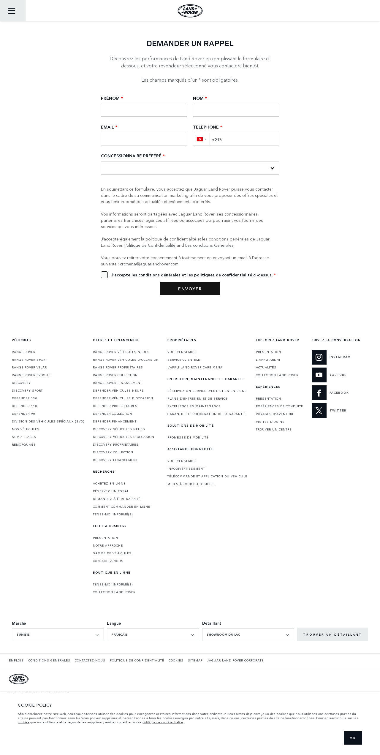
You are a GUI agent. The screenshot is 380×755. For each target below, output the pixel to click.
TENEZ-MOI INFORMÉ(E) (113, 514)
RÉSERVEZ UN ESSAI (110, 491)
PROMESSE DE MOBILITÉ (187, 437)
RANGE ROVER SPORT (29, 359)
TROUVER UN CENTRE (274, 429)
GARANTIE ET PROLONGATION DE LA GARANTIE (206, 414)
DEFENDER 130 (24, 398)
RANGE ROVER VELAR (29, 367)
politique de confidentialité (162, 722)
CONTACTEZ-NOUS (108, 561)
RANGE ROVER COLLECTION (115, 375)
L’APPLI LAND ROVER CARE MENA (195, 367)
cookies (23, 722)
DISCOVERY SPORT (27, 390)
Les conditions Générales (209, 245)
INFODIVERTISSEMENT (186, 468)
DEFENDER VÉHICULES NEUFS (118, 390)
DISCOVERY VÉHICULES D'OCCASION (123, 437)
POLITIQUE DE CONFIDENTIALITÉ (137, 660)
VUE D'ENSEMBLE (182, 352)
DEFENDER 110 (24, 406)
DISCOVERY (21, 383)
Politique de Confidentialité (149, 245)
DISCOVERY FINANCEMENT (115, 460)
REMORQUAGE (24, 444)
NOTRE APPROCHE (108, 545)
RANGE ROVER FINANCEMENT (117, 383)
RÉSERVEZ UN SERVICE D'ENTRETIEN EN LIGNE (207, 391)
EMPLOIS (16, 660)
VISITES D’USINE (270, 422)
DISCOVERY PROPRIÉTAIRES (116, 444)
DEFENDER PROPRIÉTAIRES (115, 406)
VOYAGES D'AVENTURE (275, 414)
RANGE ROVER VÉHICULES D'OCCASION (126, 359)
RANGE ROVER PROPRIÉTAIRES (118, 367)
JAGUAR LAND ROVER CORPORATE (235, 660)
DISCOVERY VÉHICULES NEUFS (119, 429)
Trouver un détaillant (332, 634)
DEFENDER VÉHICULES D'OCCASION (123, 398)
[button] (201, 139)
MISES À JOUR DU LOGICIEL (190, 484)
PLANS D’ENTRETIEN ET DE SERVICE (197, 398)
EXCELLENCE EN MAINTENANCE (194, 406)
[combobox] (58, 634)
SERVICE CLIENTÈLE (183, 359)
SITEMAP (195, 660)
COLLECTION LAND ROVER (114, 592)
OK (353, 738)
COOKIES (176, 660)
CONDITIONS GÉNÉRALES (49, 660)
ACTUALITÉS (266, 367)
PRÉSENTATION (105, 538)
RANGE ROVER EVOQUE (31, 375)
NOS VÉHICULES (25, 429)
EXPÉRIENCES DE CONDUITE (279, 406)
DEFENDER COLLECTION (112, 413)
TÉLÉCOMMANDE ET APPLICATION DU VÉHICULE (207, 476)
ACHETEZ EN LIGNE (109, 483)
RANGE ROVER (23, 352)
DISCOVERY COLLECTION (113, 452)
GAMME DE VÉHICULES (112, 553)
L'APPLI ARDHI (268, 359)
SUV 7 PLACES (24, 437)
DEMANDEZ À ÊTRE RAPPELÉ (117, 499)
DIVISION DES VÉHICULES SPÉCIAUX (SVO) (48, 421)
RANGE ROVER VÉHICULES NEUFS (121, 352)
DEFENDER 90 (23, 413)
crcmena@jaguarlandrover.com (149, 264)
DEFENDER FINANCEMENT (115, 421)
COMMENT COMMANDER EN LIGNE (121, 506)
